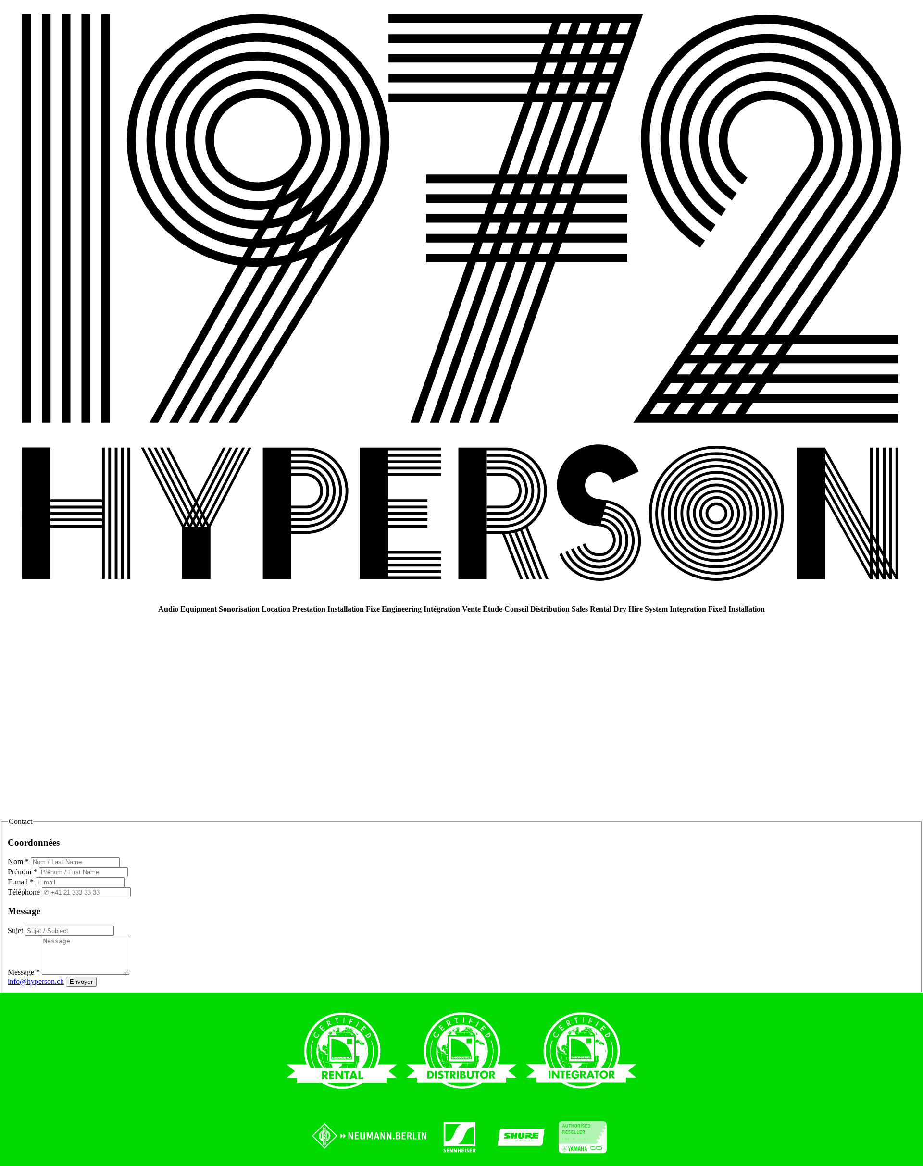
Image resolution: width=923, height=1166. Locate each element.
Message (24, 972)
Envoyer (81, 981)
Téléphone (25, 892)
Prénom (22, 872)
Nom (18, 862)
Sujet (16, 930)
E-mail (21, 882)
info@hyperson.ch (36, 981)
